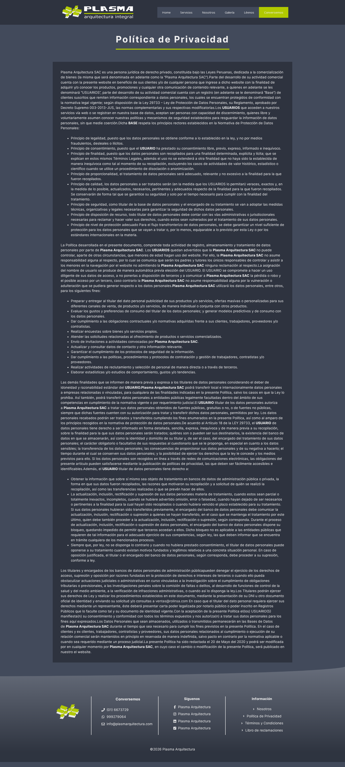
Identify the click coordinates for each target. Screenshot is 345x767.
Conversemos (273, 12)
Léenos (249, 12)
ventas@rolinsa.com (172, 601)
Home (166, 12)
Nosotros (208, 12)
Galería (229, 12)
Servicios (186, 12)
